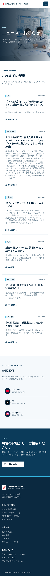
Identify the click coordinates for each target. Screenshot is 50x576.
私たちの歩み (7, 532)
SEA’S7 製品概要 (9, 509)
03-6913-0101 (9, 558)
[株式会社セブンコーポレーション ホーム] (15, 3)
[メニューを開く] (45, 4)
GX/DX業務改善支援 (10, 516)
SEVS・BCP (7, 519)
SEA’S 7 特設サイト (10, 513)
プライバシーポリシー (11, 542)
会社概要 (5, 535)
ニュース (5, 539)
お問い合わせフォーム (13, 561)
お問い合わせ (13, 464)
